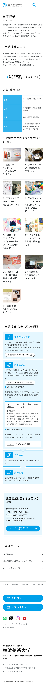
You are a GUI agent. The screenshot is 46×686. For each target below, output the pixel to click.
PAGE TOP (36, 584)
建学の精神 (9, 627)
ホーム (5, 584)
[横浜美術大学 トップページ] (12, 5)
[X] (11, 618)
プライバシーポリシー (13, 671)
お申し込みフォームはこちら (18, 382)
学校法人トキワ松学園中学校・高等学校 (20, 668)
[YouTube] (24, 618)
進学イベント (27, 584)
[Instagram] (18, 618)
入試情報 (15, 584)
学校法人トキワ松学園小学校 (16, 664)
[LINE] (5, 618)
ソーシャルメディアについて (16, 624)
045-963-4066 (21, 512)
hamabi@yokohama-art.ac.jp (24, 519)
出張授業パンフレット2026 (18, 354)
